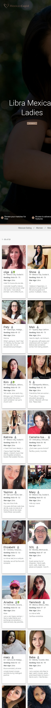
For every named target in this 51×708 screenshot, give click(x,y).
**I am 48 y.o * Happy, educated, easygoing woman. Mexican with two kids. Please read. (38, 399)
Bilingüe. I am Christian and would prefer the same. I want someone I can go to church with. (14, 399)
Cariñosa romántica (36, 616)
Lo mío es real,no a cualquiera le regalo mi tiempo (14, 558)
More (5, 613)
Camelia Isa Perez (37, 437)
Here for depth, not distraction (39, 338)
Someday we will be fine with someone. (14, 562)
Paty (6, 327)
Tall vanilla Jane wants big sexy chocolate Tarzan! (14, 393)
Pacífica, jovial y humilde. (38, 451)
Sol (30, 558)
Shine (32, 272)
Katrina (8, 437)
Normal (31, 506)
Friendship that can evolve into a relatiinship (39, 393)
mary (7, 657)
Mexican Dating (25, 228)
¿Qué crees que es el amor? (39, 448)
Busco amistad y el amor (12, 668)
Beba (32, 657)
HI (30, 283)
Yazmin (8, 492)
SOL (31, 547)
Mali (32, 327)
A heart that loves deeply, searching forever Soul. (14, 448)
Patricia (6, 338)
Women (39, 228)
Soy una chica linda (10, 503)
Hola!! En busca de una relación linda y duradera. (14, 283)
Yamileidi (35, 602)
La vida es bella (34, 613)
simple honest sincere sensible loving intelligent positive (13, 673)
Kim (6, 382)
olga (6, 272)
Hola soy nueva (34, 503)
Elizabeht (9, 547)
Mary (32, 492)
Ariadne (8, 602)
